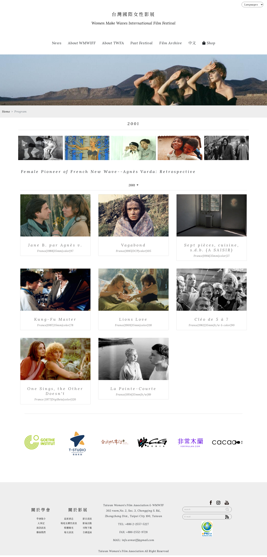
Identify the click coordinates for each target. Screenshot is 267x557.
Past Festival (141, 43)
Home (6, 111)
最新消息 (68, 518)
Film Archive (170, 43)
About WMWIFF (82, 43)
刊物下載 (87, 528)
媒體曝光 (68, 528)
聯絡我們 (41, 532)
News (57, 43)
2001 (132, 185)
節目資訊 (87, 518)
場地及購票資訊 (69, 523)
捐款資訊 (41, 528)
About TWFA (113, 43)
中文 (192, 43)
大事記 (41, 523)
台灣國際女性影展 (133, 14)
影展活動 (87, 523)
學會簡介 (41, 518)
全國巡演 (87, 532)
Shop (210, 43)
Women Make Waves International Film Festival (133, 23)
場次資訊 (68, 532)
